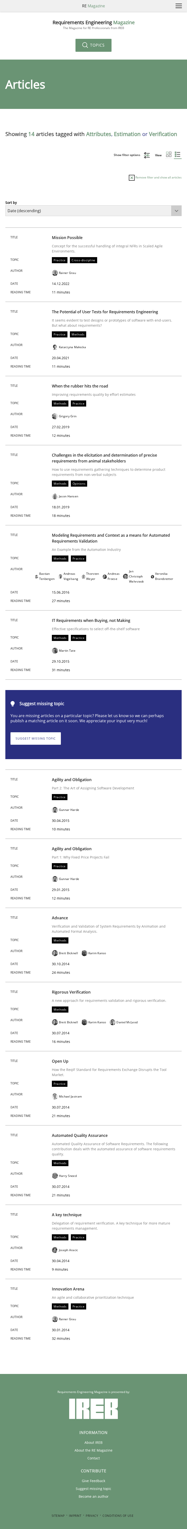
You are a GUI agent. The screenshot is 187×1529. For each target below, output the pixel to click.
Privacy (92, 1516)
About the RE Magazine (93, 1450)
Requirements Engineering (94, 25)
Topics (97, 45)
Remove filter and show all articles (158, 177)
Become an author (94, 1496)
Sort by (11, 202)
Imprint (75, 1516)
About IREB (93, 1442)
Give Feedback (93, 1480)
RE (93, 6)
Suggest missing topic (36, 738)
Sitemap (58, 1516)
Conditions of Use (118, 1516)
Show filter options (127, 155)
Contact (93, 1458)
